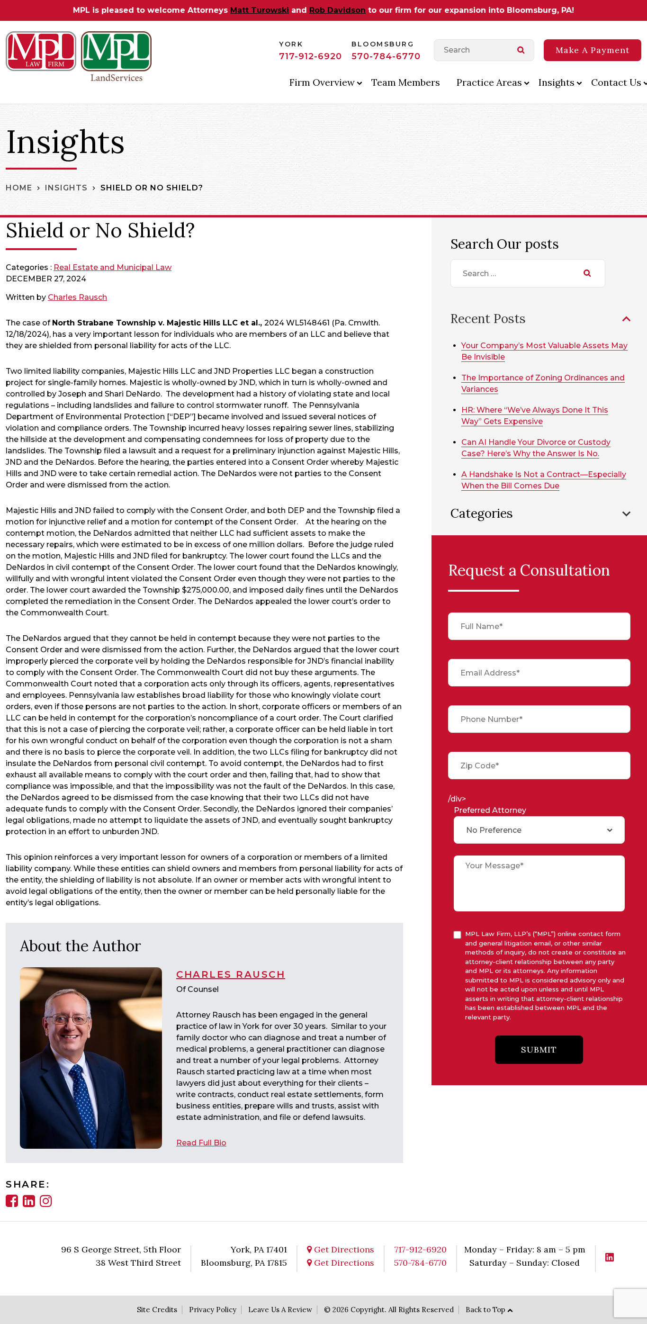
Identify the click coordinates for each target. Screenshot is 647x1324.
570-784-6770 (386, 56)
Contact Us (616, 82)
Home (19, 187)
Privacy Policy (212, 1309)
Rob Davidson (337, 10)
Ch (53, 297)
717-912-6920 (310, 56)
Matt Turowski (259, 10)
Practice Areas (489, 82)
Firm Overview (322, 82)
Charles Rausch (230, 974)
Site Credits (157, 1309)
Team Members (405, 82)
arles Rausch (82, 297)
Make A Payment (592, 50)
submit (539, 1049)
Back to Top (485, 1309)
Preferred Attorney (490, 810)
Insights (557, 82)
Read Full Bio (201, 1142)
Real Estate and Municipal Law (112, 267)
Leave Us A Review (280, 1309)
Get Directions (343, 1249)
